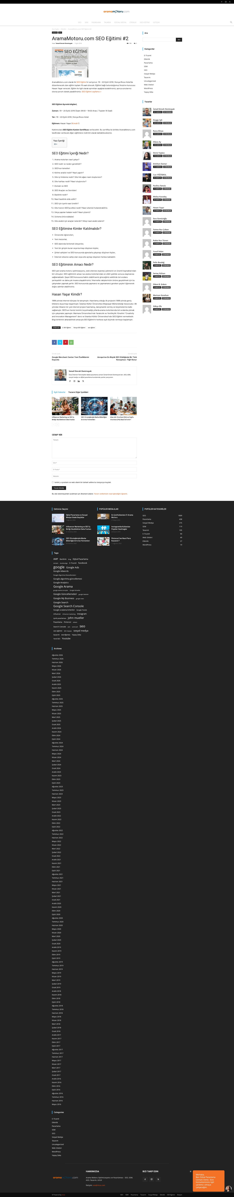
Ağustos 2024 (57, 743)
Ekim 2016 (56, 1086)
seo (82, 626)
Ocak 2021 (56, 900)
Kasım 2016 (56, 1082)
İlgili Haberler (59, 392)
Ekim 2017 (56, 1042)
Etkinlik (133, 22)
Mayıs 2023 (56, 797)
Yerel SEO (56, 639)
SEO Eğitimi (145, 22)
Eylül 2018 (56, 1002)
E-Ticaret (147, 55)
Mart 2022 (56, 848)
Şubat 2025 (56, 721)
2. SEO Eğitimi (66, 327)
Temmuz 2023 (57, 790)
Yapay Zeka (148, 92)
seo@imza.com (99, 1185)
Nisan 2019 (56, 976)
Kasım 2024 (56, 732)
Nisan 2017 (56, 1064)
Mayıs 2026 (56, 666)
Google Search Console (68, 606)
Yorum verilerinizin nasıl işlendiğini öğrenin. (111, 494)
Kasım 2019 (56, 951)
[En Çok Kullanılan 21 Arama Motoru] (103, 516)
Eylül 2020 (56, 914)
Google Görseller (75, 590)
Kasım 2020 (56, 907)
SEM (86, 22)
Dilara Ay (157, 142)
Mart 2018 (56, 1024)
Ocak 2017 (56, 1075)
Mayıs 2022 (56, 841)
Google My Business (63, 598)
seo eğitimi (91, 327)
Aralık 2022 (56, 816)
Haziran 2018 (57, 1013)
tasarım (56, 635)
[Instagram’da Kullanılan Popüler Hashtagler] (103, 529)
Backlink (63, 559)
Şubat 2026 (56, 677)
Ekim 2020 (56, 911)
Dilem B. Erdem (159, 284)
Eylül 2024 (56, 739)
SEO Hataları (68, 631)
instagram (82, 614)
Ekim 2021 (56, 867)
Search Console (59, 627)
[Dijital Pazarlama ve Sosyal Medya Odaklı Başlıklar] (58, 518)
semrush (75, 627)
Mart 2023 (56, 805)
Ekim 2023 (56, 779)
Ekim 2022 (56, 823)
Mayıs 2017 (56, 1060)
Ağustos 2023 (57, 786)
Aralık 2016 (56, 1079)
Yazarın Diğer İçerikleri (78, 392)
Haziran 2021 (57, 881)
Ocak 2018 (56, 1031)
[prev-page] (53, 424)
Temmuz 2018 (57, 1009)
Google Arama (63, 586)
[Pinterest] (65, 342)
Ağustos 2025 (57, 699)
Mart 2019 (56, 980)
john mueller (76, 618)
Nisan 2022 (56, 845)
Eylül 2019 (56, 958)
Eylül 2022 (56, 827)
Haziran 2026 (57, 662)
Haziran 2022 (57, 838)
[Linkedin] (80, 381)
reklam (75, 622)
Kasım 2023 (56, 775)
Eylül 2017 (56, 1046)
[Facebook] (222, 2)
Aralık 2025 (56, 684)
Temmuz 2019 (57, 965)
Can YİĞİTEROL (159, 175)
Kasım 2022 (56, 819)
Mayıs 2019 (56, 973)
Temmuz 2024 (57, 746)
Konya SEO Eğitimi (79, 327)
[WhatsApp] (71, 342)
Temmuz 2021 (57, 878)
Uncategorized (150, 81)
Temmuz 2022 (57, 834)
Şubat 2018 (56, 1027)
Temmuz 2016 (57, 1097)
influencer (57, 614)
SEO (79, 22)
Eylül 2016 (56, 1090)
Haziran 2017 (57, 1057)
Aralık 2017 (56, 1035)
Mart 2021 (56, 892)
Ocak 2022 (56, 856)
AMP (55, 559)
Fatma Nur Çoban (161, 229)
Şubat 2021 (56, 896)
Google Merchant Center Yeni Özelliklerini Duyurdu (70, 358)
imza (63, 1195)
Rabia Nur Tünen (160, 240)
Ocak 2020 (56, 943)
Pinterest (67, 622)
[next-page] (57, 424)
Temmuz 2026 (57, 659)
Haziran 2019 (57, 969)
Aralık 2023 (56, 772)
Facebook (82, 563)
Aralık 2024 (56, 728)
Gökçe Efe (157, 306)
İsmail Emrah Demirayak (64, 43)
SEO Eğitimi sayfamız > (91, 91)
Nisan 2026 (56, 670)
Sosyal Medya (120, 22)
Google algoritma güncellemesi (67, 579)
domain (55, 563)
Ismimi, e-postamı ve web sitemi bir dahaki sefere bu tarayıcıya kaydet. (82, 482)
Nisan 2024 (56, 757)
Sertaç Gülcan (159, 273)
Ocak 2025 (56, 724)
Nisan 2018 (56, 1020)
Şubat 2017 (56, 1071)
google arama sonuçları (60, 590)
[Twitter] (230, 2)
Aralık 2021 (56, 859)
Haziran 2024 (57, 750)
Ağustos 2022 (57, 830)
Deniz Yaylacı (159, 153)
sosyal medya (80, 630)
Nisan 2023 (56, 801)
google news (80, 598)
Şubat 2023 (56, 808)
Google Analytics (61, 582)
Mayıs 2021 (56, 885)
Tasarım (107, 22)
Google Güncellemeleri (65, 594)
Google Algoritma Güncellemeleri (64, 575)
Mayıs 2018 (56, 1016)
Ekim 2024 (56, 735)
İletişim (156, 22)
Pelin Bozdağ (158, 262)
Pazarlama (96, 22)
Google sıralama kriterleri (64, 610)
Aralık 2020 (56, 903)
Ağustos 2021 (57, 874)
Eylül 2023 (56, 783)
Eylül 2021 (56, 870)
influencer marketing (68, 614)
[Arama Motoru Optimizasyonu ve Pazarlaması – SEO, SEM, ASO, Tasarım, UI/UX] (117, 11)
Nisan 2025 (56, 713)
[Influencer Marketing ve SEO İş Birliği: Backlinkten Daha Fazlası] (65, 406)
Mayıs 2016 (56, 1104)
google (58, 567)
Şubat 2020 (56, 940)
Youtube (66, 638)
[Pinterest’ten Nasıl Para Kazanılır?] (103, 541)
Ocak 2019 (56, 987)
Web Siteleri (149, 85)
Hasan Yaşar (158, 207)
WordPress (148, 88)
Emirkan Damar (160, 164)
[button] (231, 22)
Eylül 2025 (56, 695)
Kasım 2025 (56, 688)
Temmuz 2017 (57, 1053)
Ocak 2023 (56, 812)
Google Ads (72, 567)
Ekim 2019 (56, 954)
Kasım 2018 (56, 995)
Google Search (60, 602)
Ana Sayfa (55, 29)
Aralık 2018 (56, 991)
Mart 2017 (56, 1068)
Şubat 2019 (56, 984)
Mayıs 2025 (56, 710)
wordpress (65, 634)
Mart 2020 (56, 936)
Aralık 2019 (56, 947)
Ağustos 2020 (57, 918)
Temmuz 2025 (57, 702)
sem (69, 627)
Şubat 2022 (56, 852)
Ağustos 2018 (57, 1006)
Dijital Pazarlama (80, 559)
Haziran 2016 (57, 1100)
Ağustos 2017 (57, 1049)
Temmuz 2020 (57, 922)
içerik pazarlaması (59, 618)
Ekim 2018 (56, 998)
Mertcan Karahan (161, 295)
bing (69, 559)
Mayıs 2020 (56, 929)
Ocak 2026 (56, 680)
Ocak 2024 (56, 768)
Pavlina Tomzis (159, 186)
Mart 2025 (56, 717)
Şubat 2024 (56, 764)
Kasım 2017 (56, 1038)
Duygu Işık (157, 120)
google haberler (83, 594)
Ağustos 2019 (57, 962)
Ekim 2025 (56, 691)
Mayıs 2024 (56, 754)
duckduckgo (64, 563)
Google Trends (81, 610)
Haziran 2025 (57, 706)
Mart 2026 (56, 673)
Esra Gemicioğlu (160, 218)
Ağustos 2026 (57, 655)
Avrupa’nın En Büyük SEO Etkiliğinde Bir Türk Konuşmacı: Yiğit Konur (117, 358)
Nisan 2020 (56, 932)
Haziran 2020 (57, 925)
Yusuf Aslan (158, 251)
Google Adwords (61, 571)
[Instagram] (226, 2)
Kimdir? (75, 123)
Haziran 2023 (57, 794)
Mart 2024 (56, 761)
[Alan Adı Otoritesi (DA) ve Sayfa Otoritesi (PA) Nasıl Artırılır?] (123, 406)
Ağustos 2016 (57, 1093)
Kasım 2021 (56, 863)
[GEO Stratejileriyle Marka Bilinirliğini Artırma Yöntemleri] (94, 406)
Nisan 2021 (56, 889)
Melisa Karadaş (159, 197)
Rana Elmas (158, 131)
